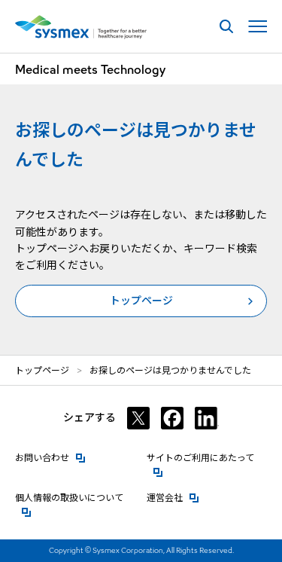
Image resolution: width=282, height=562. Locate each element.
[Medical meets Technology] (81, 27)
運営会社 (173, 497)
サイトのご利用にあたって (207, 457)
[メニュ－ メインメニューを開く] (257, 26)
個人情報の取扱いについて (75, 497)
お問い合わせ (50, 457)
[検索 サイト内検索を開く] (226, 26)
